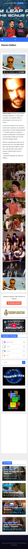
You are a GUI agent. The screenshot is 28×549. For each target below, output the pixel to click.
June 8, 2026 (8, 529)
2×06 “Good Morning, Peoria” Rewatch (13, 525)
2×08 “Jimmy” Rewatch (14, 492)
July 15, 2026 (9, 495)
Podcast (6, 469)
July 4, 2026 (8, 512)
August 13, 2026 (10, 476)
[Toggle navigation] (15, 39)
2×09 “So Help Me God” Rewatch (14, 472)
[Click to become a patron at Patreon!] (14, 303)
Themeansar (14, 545)
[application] (14, 72)
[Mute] (19, 72)
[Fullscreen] (23, 330)
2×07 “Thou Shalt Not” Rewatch (13, 509)
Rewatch (12, 469)
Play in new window (13, 74)
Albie (16, 495)
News (5, 522)
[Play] (4, 72)
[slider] (22, 72)
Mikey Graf (18, 512)
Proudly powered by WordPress (9, 543)
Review (11, 490)
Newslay (23, 543)
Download (5, 77)
